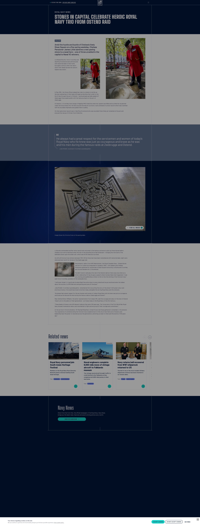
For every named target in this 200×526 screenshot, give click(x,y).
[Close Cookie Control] (198, 519)
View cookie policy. (59, 522)
